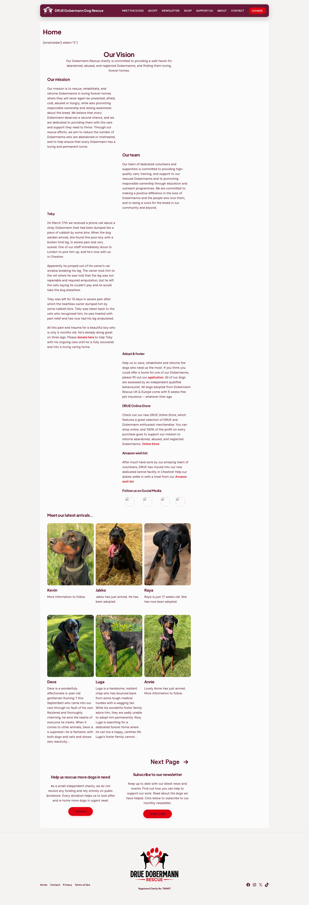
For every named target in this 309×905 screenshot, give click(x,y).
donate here (85, 337)
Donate (257, 10)
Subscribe (157, 814)
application (155, 377)
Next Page (170, 762)
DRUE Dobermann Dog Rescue (79, 10)
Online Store (150, 444)
